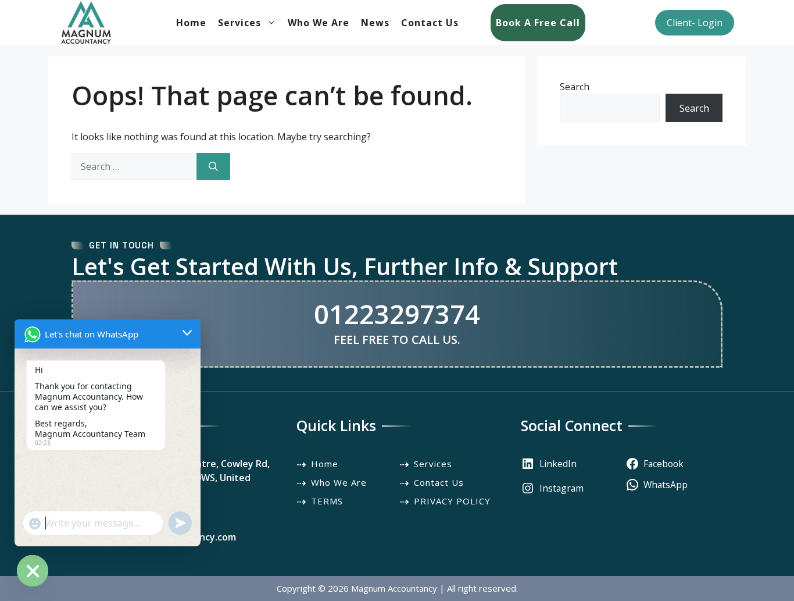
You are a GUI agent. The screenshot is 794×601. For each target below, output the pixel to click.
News (375, 22)
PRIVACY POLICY (452, 501)
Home (191, 22)
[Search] (213, 166)
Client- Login (695, 22)
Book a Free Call (538, 22)
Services (239, 22)
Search (574, 86)
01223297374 (397, 314)
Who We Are (318, 22)
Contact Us (430, 22)
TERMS (327, 501)
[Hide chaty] (32, 570)
